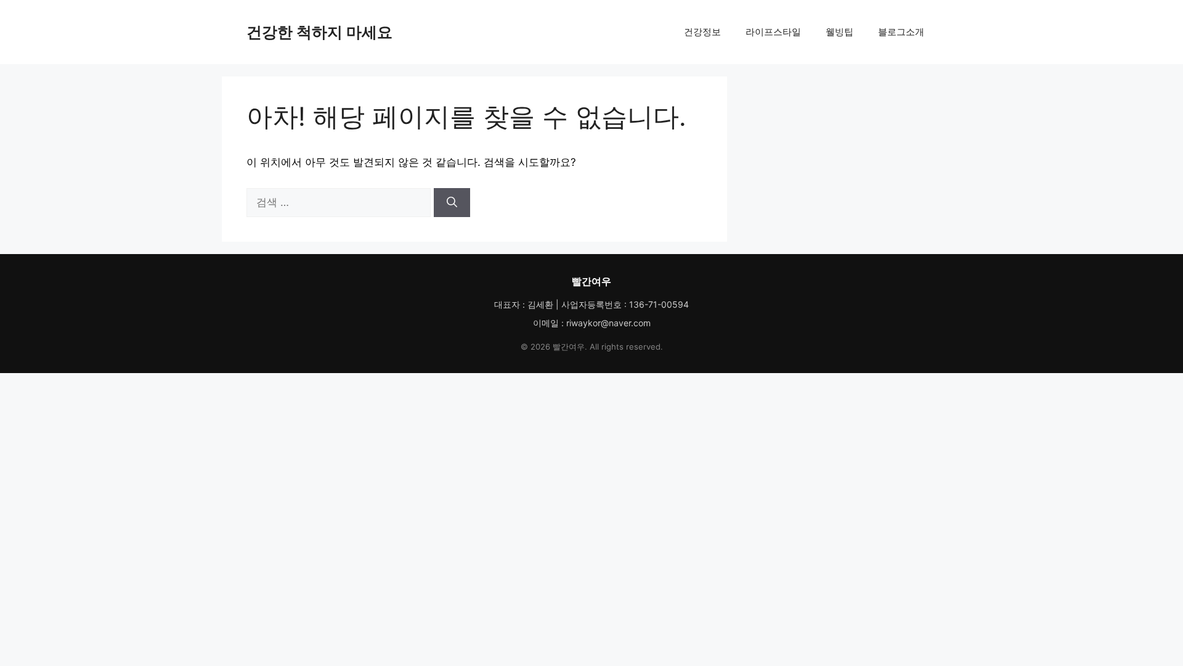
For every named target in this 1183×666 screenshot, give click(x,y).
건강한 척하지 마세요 (319, 32)
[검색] (452, 203)
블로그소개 (901, 32)
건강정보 (702, 32)
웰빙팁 (839, 32)
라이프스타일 (773, 32)
